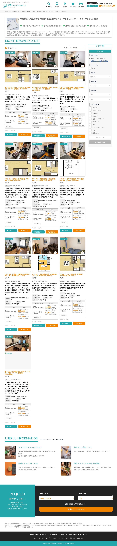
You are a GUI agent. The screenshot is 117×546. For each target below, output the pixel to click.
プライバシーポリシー (57, 538)
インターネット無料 (98, 127)
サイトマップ (46, 538)
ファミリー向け (97, 110)
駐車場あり (96, 133)
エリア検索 (48, 7)
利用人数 (82, 493)
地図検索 (65, 7)
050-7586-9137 (108, 5)
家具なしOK (96, 122)
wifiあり (95, 130)
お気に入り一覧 (93, 3)
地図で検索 (101, 46)
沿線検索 (57, 7)
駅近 (94, 124)
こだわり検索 (73, 7)
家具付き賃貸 (81, 7)
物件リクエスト (92, 6)
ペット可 (95, 116)
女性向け (95, 107)
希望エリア (44, 493)
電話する (25, 134)
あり (93, 68)
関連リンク (37, 538)
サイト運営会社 (70, 538)
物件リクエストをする (76, 509)
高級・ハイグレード (98, 119)
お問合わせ (12, 134)
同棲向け (95, 113)
